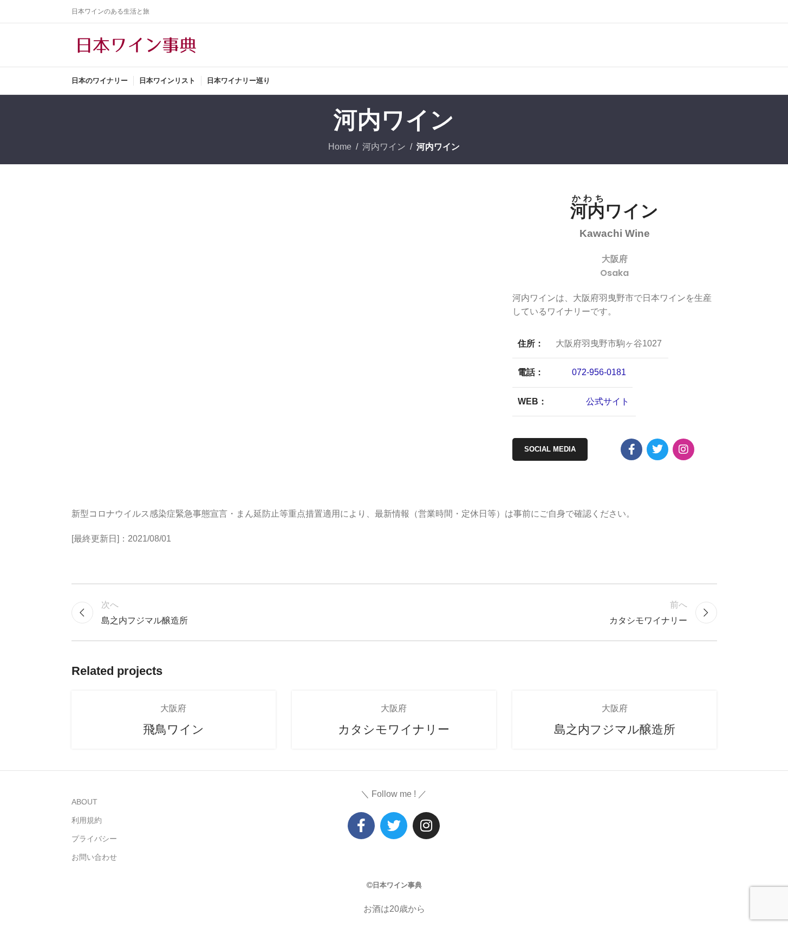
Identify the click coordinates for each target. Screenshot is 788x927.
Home (339, 146)
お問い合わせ (94, 857)
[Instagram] (683, 449)
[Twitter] (393, 825)
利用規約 (86, 820)
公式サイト (607, 401)
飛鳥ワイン (173, 729)
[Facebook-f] (631, 449)
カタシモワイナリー (394, 729)
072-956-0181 (599, 372)
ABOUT (84, 801)
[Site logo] (136, 44)
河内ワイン (384, 146)
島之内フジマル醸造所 (614, 729)
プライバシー (94, 838)
